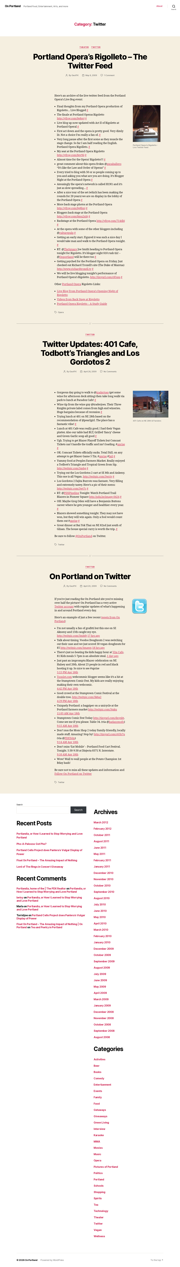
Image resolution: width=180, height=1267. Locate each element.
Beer (97, 1065)
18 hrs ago (98, 648)
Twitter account (64, 606)
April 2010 (100, 923)
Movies (98, 1147)
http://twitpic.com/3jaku (102, 709)
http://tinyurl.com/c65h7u (109, 734)
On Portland (13, 6)
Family (98, 1097)
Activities (99, 1059)
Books (97, 1072)
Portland (99, 1179)
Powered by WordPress (52, 1260)
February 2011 (102, 860)
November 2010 (103, 879)
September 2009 (104, 961)
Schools (99, 1185)
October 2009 (102, 955)
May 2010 (100, 917)
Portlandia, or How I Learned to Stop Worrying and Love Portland (51, 890)
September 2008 (104, 1030)
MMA (97, 1141)
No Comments (110, 371)
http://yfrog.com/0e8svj (71, 118)
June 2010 (100, 910)
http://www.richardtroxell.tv (74, 269)
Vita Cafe (118, 652)
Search (20, 804)
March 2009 (101, 999)
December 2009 (104, 948)
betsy (20, 897)
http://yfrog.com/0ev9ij (70, 155)
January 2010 (102, 942)
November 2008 (104, 1018)
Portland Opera (71, 284)
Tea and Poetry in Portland (46, 927)
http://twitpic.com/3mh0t (72, 636)
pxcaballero (114, 164)
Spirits (98, 1198)
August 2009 (102, 967)
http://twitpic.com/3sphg (71, 468)
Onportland (66, 257)
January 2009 (102, 1005)
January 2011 (102, 866)
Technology (101, 1211)
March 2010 (101, 929)
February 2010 (103, 936)
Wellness (99, 1236)
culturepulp (66, 233)
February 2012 (102, 828)
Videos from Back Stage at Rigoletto (78, 299)
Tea (96, 1204)
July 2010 (100, 904)
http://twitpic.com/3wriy (97, 476)
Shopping (99, 1192)
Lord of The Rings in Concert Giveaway (40, 866)
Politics (98, 1173)
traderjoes (102, 392)
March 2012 (101, 822)
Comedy (99, 1078)
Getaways (100, 1109)
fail (111, 456)
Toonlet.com (64, 677)
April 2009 (100, 992)
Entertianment (102, 1084)
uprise (121, 444)
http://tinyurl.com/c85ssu (105, 277)
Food (97, 1103)
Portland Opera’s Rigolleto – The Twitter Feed (90, 61)
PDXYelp (70, 738)
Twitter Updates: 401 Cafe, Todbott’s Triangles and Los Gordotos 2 (90, 353)
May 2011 (99, 854)
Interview (99, 1128)
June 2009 (100, 980)
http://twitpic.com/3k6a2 (86, 697)
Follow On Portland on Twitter (73, 774)
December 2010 (103, 873)
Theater (84, 47)
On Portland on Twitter (90, 576)
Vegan (98, 1230)
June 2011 (100, 847)
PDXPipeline (71, 493)
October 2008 (102, 1024)
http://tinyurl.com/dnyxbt (108, 718)
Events (98, 1091)
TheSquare (70, 249)
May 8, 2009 (91, 75)
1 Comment (109, 75)
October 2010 (102, 885)
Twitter (96, 47)
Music (97, 1154)
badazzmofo (116, 722)
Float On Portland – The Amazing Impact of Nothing (47, 860)
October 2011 (102, 835)
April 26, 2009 (90, 371)
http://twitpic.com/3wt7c (71, 488)
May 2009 (100, 986)
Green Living (101, 1122)
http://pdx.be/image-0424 (104, 497)
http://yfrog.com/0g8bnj (71, 208)
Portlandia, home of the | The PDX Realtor (41, 888)
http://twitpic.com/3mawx (76, 648)
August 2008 (102, 1037)
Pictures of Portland (106, 1166)
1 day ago (112, 656)
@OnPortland (83, 536)
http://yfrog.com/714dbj (110, 221)
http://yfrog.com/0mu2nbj (72, 216)
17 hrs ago (93, 636)
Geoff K (75, 75)
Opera (61, 312)
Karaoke (99, 1135)
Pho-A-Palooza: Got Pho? (32, 843)
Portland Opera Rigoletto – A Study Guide (82, 304)
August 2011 (101, 841)
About (159, 6)
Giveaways (100, 1116)
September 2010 (104, 891)
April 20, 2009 (90, 586)
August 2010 (102, 898)
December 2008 (104, 1011)
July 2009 (100, 974)
